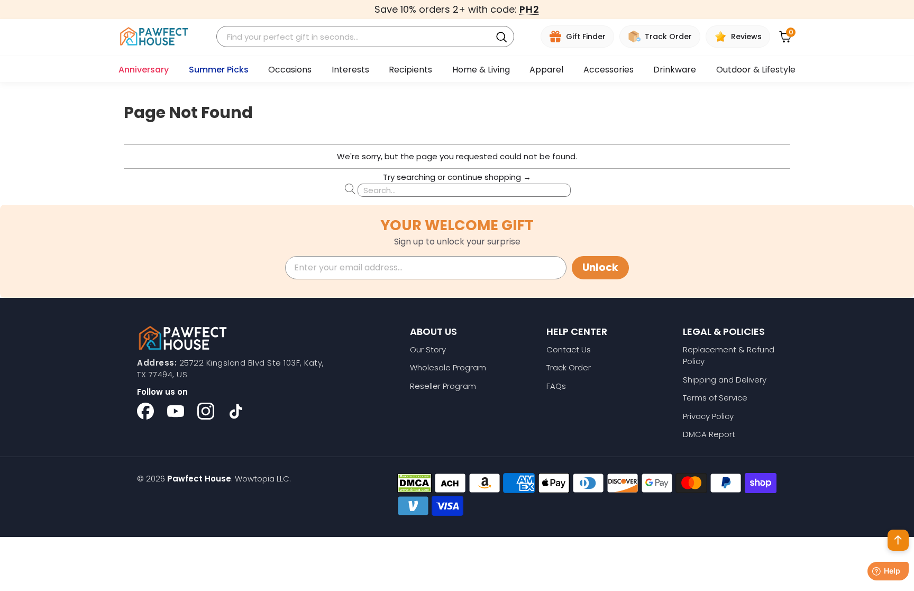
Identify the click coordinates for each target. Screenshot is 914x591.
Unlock (600, 267)
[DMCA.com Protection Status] (414, 483)
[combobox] (355, 37)
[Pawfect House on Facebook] (145, 411)
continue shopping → (489, 177)
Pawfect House (199, 478)
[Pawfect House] (154, 37)
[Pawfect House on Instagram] (205, 411)
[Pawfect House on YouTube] (175, 411)
